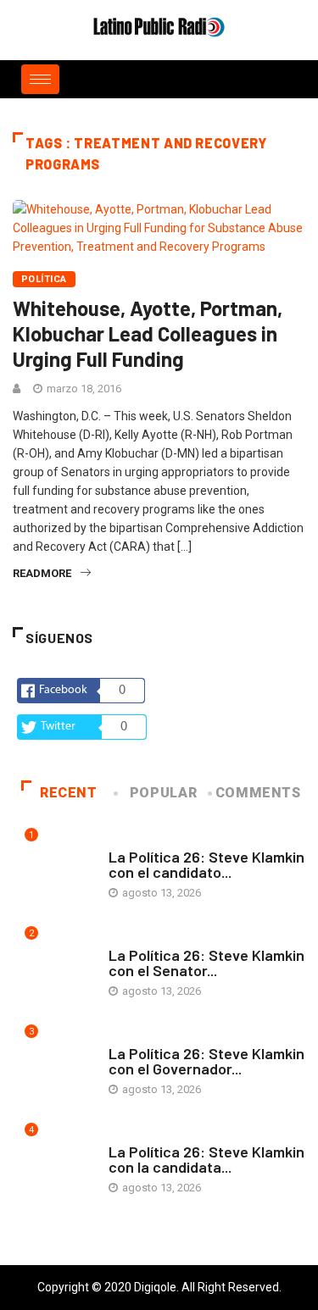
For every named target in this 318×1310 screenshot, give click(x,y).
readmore (42, 573)
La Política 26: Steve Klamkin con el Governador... (206, 1061)
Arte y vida (138, 840)
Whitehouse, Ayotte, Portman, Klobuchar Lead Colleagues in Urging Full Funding (147, 333)
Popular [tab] (163, 793)
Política (44, 279)
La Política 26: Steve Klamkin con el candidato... (206, 864)
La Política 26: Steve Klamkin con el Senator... (206, 963)
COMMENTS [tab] (258, 793)
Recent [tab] (69, 793)
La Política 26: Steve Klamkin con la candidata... (206, 1159)
